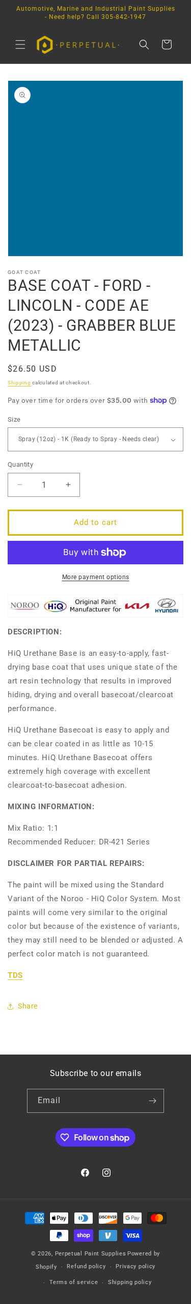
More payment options (95, 577)
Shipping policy (130, 1282)
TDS (15, 975)
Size (14, 419)
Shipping (19, 382)
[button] (20, 44)
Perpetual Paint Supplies (90, 1253)
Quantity (20, 464)
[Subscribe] (152, 1101)
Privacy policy (135, 1266)
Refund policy (86, 1266)
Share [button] (28, 1006)
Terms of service (73, 1282)
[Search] (144, 44)
